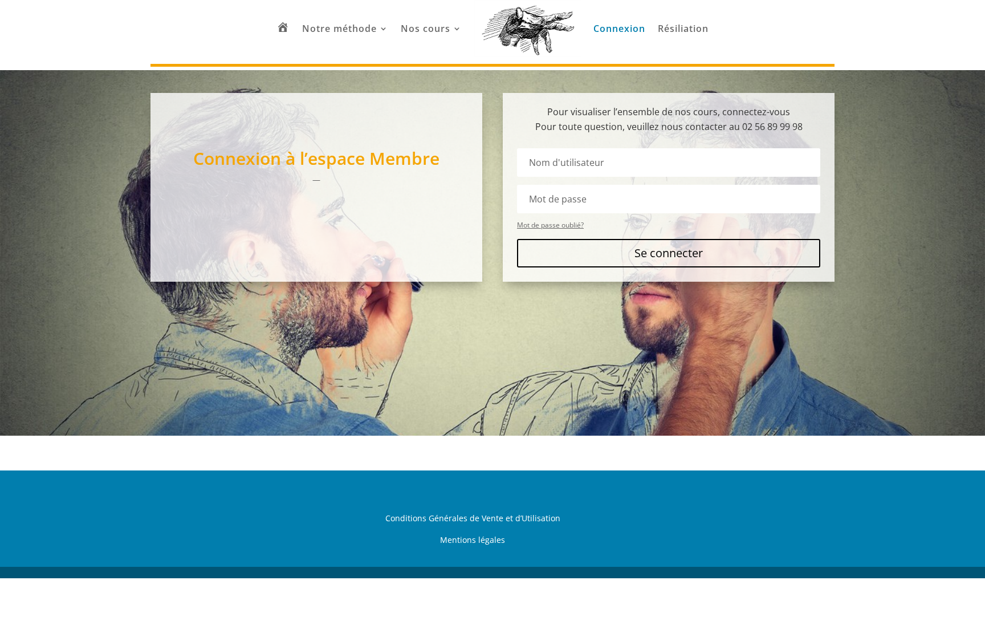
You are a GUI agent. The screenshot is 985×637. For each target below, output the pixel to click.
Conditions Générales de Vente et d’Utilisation (472, 518)
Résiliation (683, 28)
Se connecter (668, 253)
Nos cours (425, 28)
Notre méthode (339, 28)
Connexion (619, 28)
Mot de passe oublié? (550, 225)
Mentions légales (472, 539)
